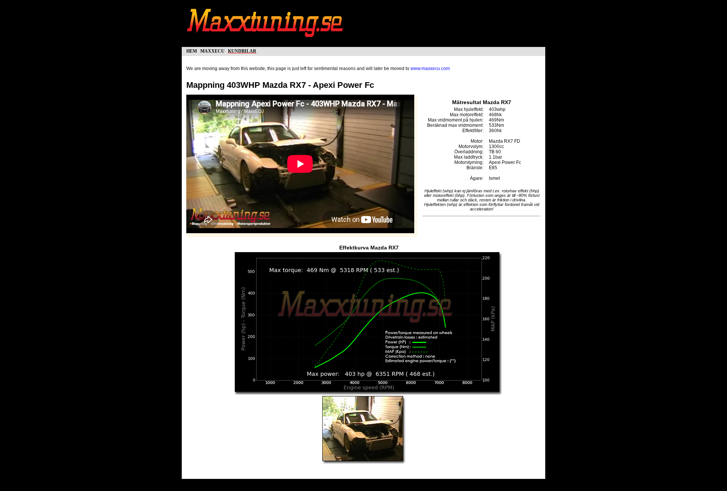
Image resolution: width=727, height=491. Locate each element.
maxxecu (212, 50)
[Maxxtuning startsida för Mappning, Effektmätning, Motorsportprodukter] (265, 41)
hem (191, 50)
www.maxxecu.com (430, 68)
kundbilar (242, 50)
